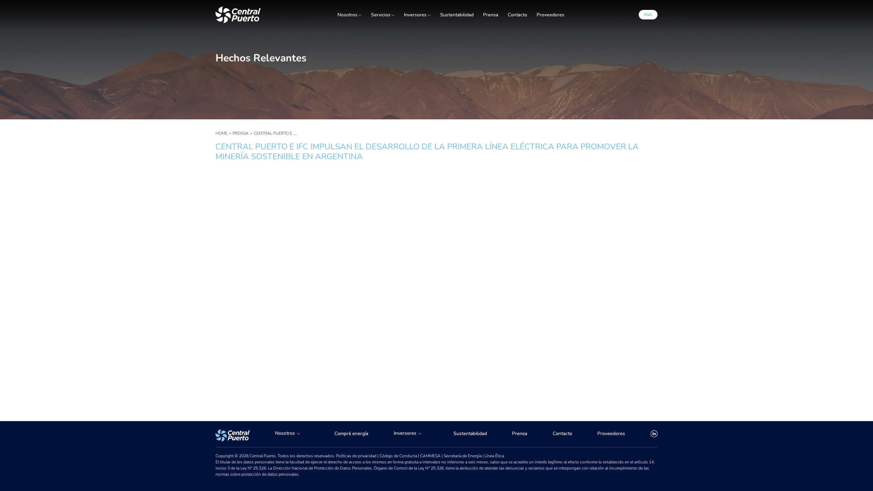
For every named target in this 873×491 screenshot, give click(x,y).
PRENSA (241, 133)
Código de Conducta (399, 456)
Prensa (490, 15)
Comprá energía (351, 433)
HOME (221, 133)
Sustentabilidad (457, 15)
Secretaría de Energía (463, 456)
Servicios (380, 15)
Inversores (415, 15)
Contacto (517, 15)
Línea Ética (494, 456)
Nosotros (347, 15)
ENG (648, 14)
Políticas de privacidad (357, 456)
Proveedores (550, 15)
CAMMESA (431, 456)
